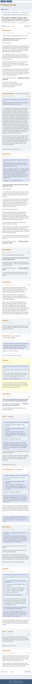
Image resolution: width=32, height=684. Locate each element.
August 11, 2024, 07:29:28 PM (8, 396)
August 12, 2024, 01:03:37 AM (8, 471)
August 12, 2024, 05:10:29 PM (8, 529)
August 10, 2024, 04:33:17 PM (8, 284)
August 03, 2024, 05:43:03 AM (8, 96)
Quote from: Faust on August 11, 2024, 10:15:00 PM (15, 574)
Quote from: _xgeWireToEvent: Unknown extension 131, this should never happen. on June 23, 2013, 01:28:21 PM (15, 517)
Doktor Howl (6, 336)
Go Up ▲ (21, 680)
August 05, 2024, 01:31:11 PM (8, 156)
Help (10, 680)
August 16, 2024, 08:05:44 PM (8, 571)
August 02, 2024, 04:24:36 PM (8, 32)
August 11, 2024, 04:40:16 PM (8, 340)
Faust (4, 416)
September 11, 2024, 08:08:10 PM (8, 652)
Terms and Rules (15, 680)
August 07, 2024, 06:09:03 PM (8, 252)
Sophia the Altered (8, 93)
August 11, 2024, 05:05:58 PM (8, 362)
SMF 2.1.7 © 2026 (12, 682)
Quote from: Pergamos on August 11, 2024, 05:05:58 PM (16, 422)
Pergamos (5, 320)
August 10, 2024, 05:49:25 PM (8, 322)
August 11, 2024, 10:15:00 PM (8, 418)
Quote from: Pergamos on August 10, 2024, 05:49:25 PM (16, 343)
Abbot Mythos (6, 30)
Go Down (3, 26)
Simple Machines (19, 682)
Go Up (2, 671)
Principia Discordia (8, 5)
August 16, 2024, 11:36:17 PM (8, 633)
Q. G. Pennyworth (7, 469)
